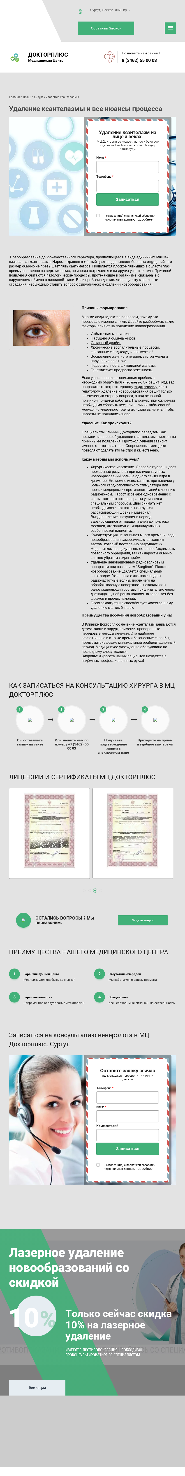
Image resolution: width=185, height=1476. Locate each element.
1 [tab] (84, 890)
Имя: (101, 158)
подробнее (144, 219)
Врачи (27, 97)
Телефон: (104, 177)
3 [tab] (95, 891)
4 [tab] (100, 890)
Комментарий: (107, 1126)
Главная (15, 97)
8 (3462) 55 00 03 (139, 60)
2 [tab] (89, 890)
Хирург (38, 97)
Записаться (127, 199)
